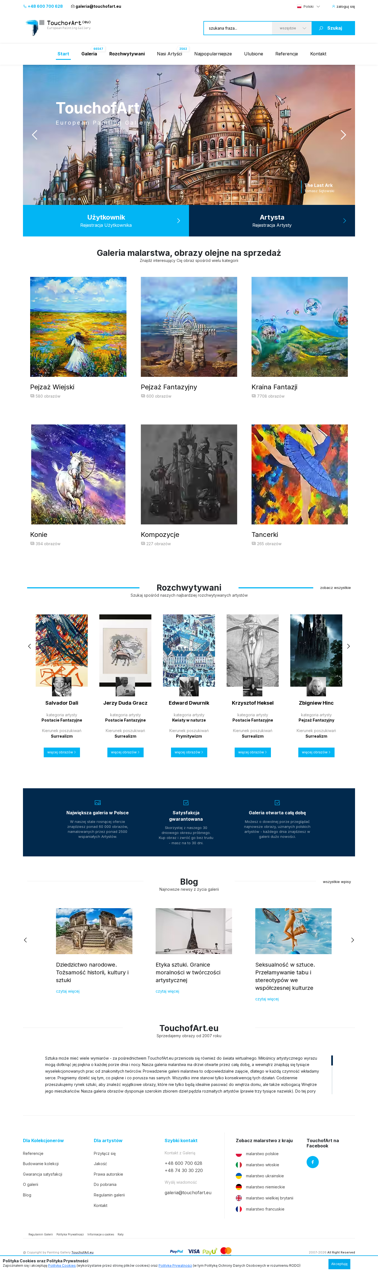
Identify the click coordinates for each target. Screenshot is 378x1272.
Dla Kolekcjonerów (43, 1140)
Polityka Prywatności (70, 1234)
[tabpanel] (189, 135)
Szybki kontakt (181, 1140)
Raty (121, 1234)
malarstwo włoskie (262, 1164)
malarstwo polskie (262, 1153)
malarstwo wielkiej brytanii (269, 1198)
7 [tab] (64, 199)
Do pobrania (105, 1184)
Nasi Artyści (169, 53)
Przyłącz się (105, 1153)
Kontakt (318, 53)
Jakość (100, 1163)
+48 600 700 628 (45, 6)
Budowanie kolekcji (41, 1163)
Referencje (286, 53)
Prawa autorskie (108, 1174)
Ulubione (253, 53)
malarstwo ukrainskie (265, 1175)
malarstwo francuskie (265, 1209)
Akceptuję (339, 1264)
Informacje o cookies (100, 1234)
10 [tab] (79, 199)
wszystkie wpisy (337, 881)
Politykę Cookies (62, 1265)
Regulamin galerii (109, 1195)
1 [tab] (34, 199)
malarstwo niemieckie (265, 1187)
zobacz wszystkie (335, 587)
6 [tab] (59, 199)
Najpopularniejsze (213, 53)
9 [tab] (74, 199)
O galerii (30, 1184)
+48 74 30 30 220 (184, 1170)
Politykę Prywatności (175, 1265)
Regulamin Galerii (41, 1234)
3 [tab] (44, 199)
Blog (27, 1195)
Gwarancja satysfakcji (42, 1174)
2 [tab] (39, 199)
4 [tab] (49, 199)
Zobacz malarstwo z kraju (264, 1140)
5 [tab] (54, 199)
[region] (189, 1074)
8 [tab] (69, 199)
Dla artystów (108, 1140)
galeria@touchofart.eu (98, 6)
